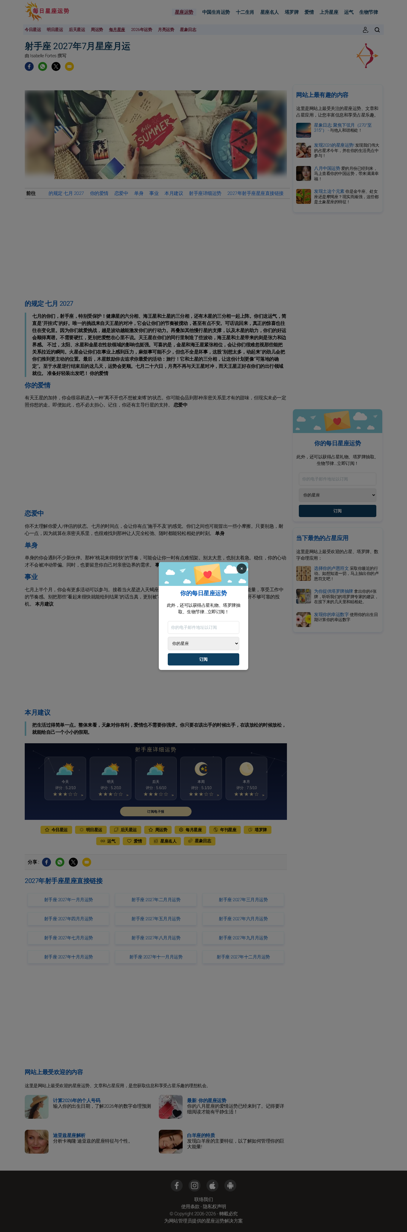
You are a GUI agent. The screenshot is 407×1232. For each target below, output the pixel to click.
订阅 (203, 659)
